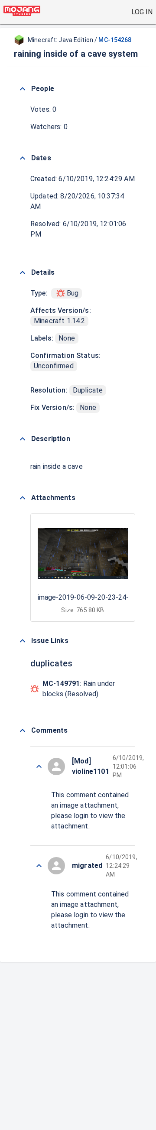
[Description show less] (22, 439)
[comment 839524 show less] (39, 865)
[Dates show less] (22, 158)
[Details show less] (22, 272)
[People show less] (22, 88)
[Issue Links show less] (22, 640)
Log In (142, 12)
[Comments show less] (22, 730)
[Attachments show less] (22, 498)
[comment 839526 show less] (39, 766)
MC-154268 (114, 39)
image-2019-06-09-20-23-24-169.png (95, 597)
